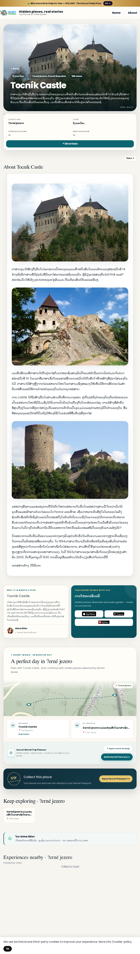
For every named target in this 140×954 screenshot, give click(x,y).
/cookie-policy (122, 942)
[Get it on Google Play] (118, 614)
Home (116, 13)
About (132, 13)
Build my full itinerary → (117, 757)
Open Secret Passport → (116, 778)
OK (7, 948)
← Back (14, 68)
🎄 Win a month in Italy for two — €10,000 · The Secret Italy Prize (69, 3)
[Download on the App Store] (89, 614)
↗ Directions (70, 143)
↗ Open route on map (118, 748)
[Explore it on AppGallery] (104, 622)
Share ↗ (130, 158)
